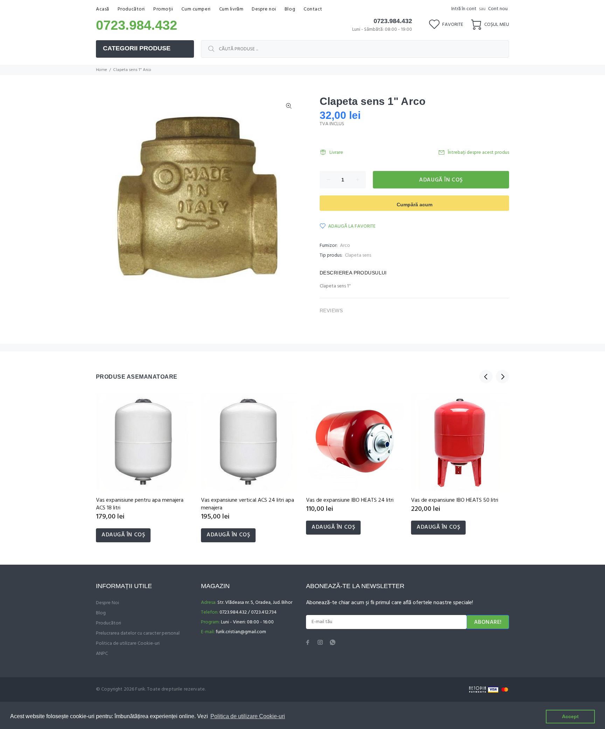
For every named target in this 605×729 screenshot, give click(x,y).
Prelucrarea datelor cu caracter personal (138, 633)
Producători (108, 623)
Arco (345, 246)
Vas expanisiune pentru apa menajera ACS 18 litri (139, 504)
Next (502, 376)
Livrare (336, 153)
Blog (101, 613)
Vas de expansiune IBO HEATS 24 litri (350, 500)
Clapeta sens (358, 255)
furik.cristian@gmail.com (241, 632)
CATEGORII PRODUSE (137, 48)
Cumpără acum (414, 204)
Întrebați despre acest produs (478, 153)
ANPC (102, 654)
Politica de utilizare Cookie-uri (128, 643)
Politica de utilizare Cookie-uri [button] (247, 716)
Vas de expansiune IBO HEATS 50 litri (454, 500)
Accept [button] (570, 716)
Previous (486, 376)
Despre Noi (107, 603)
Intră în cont (464, 9)
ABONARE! (488, 622)
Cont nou (498, 9)
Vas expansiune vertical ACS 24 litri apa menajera (247, 504)
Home (101, 69)
